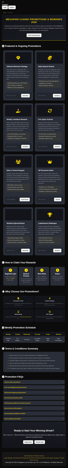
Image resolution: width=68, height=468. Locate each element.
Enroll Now (25, 146)
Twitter (36, 456)
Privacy (36, 460)
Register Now (28, 442)
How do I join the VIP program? (13, 408)
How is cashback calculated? (12, 418)
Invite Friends (24, 199)
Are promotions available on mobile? (14, 413)
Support (56, 458)
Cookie (62, 458)
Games (28, 458)
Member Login (39, 442)
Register (12, 7)
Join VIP (58, 199)
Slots (32, 458)
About (52, 458)
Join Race (57, 250)
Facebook (31, 456)
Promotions (38, 458)
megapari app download (25, 316)
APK (21, 458)
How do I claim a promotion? (12, 382)
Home (4, 12)
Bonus (44, 458)
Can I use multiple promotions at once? (15, 387)
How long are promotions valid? (13, 397)
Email (25, 456)
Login (4, 7)
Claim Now (25, 95)
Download (16, 458)
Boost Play (25, 250)
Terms (31, 460)
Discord (41, 456)
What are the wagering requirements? (15, 392)
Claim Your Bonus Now (34, 35)
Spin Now (57, 146)
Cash (47, 458)
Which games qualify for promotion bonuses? (17, 403)
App (24, 458)
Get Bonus (57, 95)
